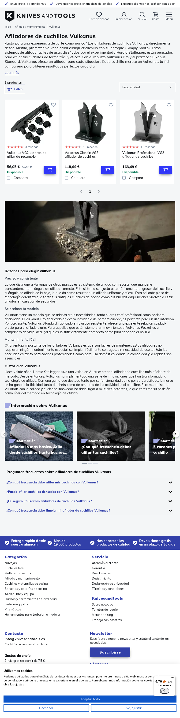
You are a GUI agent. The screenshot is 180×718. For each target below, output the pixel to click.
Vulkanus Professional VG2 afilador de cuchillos (143, 155)
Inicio (8, 26)
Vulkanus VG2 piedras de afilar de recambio (26, 155)
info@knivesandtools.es (25, 639)
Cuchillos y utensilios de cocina (26, 583)
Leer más (12, 73)
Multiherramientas (18, 573)
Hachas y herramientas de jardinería (31, 599)
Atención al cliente (105, 563)
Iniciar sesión (124, 19)
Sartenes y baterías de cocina (26, 589)
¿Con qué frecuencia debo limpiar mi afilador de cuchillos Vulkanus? (58, 510)
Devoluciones (101, 573)
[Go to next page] (99, 191)
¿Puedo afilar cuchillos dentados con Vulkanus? (43, 492)
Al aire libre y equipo (19, 594)
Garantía (98, 568)
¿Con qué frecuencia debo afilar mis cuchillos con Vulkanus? (52, 482)
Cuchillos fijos (14, 568)
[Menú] (172, 678)
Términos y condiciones (108, 589)
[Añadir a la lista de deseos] (53, 105)
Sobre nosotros (102, 604)
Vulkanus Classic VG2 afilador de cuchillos (81, 155)
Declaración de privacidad (110, 583)
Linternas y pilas (16, 604)
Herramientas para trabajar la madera (32, 614)
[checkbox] (8, 178)
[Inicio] (40, 13)
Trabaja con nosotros (107, 620)
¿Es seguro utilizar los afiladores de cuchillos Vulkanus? (49, 501)
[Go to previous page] (81, 191)
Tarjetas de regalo (105, 609)
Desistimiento (101, 578)
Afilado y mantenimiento (30, 26)
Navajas (11, 563)
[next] (167, 434)
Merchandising (102, 615)
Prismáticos (13, 609)
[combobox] (147, 87)
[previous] (12, 434)
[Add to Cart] (50, 170)
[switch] (164, 691)
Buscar (142, 19)
